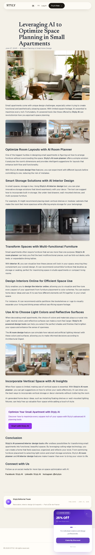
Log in (44, 5)
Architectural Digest (14, 339)
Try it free (56, 5)
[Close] (88, 514)
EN (33, 6)
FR (39, 6)
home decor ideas (13, 293)
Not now (73, 547)
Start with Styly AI (20, 426)
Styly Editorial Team (22, 499)
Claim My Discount (72, 540)
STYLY (11, 5)
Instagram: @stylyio (52, 474)
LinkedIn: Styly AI (33, 474)
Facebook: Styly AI (14, 474)
